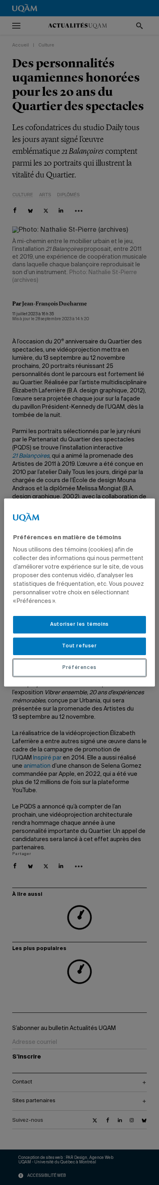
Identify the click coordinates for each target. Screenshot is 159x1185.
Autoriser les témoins (79, 624)
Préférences (79, 667)
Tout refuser (79, 646)
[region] (79, 592)
